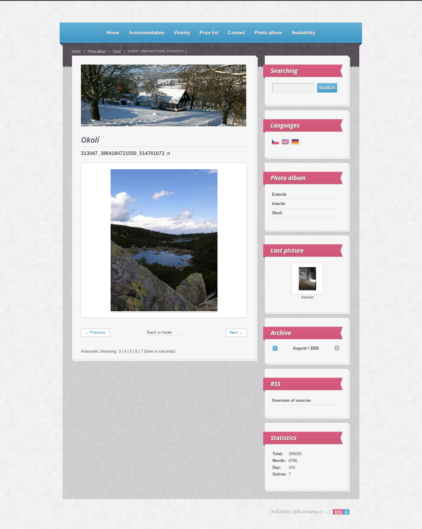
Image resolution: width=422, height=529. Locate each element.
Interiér (278, 203)
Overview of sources (291, 400)
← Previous (95, 332)
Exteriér (279, 194)
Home (76, 51)
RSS (338, 512)
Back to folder (159, 332)
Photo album (97, 51)
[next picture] (236, 240)
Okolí (277, 213)
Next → (236, 332)
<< (275, 348)
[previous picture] (91, 240)
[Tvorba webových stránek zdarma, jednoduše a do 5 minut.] (327, 512)
